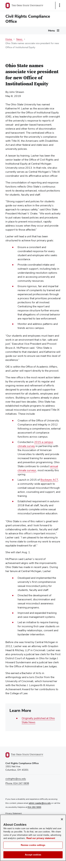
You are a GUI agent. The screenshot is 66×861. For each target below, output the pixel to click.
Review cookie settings (33, 845)
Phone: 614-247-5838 (17, 783)
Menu (51, 30)
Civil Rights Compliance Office (27, 19)
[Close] (62, 819)
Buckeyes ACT (49, 479)
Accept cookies (33, 854)
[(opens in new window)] (28, 755)
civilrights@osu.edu (15, 778)
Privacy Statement (13, 813)
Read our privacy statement (40, 838)
